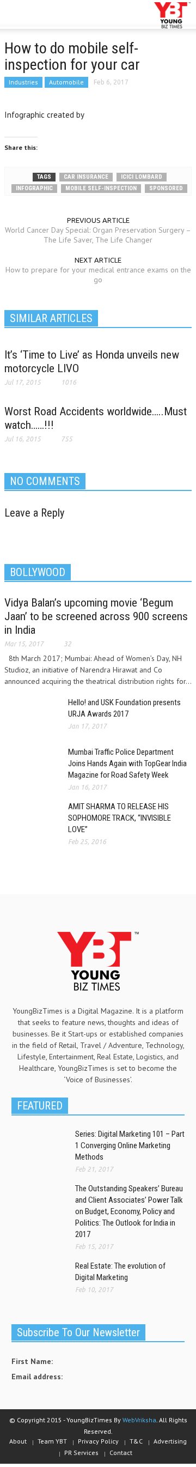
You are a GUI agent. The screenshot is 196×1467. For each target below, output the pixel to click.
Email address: (37, 1376)
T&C (136, 1441)
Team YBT (52, 1441)
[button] (41, 15)
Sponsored (166, 188)
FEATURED (40, 1105)
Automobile (66, 82)
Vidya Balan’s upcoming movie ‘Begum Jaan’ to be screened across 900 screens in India (96, 616)
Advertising (170, 1441)
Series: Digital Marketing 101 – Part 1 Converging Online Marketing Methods (130, 1145)
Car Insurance (86, 176)
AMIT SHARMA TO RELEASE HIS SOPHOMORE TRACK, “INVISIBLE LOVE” (119, 818)
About (18, 1441)
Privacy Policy (98, 1441)
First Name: (32, 1361)
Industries (23, 82)
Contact (120, 1452)
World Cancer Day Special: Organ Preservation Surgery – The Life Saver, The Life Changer (98, 235)
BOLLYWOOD (37, 572)
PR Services (81, 1452)
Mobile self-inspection (101, 188)
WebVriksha (139, 1420)
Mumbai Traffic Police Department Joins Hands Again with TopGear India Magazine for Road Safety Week (127, 763)
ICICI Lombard (141, 176)
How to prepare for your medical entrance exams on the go (98, 274)
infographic (34, 188)
